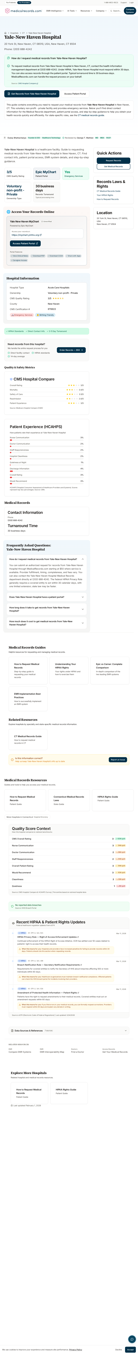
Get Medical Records (113, 166)
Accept (130, 1349)
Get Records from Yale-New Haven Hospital (33, 93)
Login (131, 2)
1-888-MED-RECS (111, 2)
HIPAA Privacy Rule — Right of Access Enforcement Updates (47, 937)
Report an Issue (118, 759)
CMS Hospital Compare (27, 83)
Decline (118, 1349)
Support (124, 2)
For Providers (24, 2)
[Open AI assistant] (132, 1339)
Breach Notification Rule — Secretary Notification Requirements (48, 965)
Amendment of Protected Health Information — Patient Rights (47, 992)
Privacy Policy (75, 1349)
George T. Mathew (85, 138)
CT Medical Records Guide (108, 191)
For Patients (11, 2)
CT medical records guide (91, 115)
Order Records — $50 (70, 350)
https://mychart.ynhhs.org (25, 235)
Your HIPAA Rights (105, 195)
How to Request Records (108, 199)
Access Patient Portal (75, 93)
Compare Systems (130, 10)
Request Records (113, 160)
